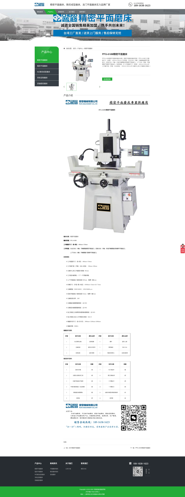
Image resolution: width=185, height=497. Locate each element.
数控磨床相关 (54, 471)
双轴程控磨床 (42, 83)
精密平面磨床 (42, 60)
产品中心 (50, 12)
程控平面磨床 (42, 66)
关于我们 (72, 12)
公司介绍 (68, 469)
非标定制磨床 (42, 77)
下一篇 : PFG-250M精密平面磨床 (140, 448)
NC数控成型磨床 (43, 71)
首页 (74, 48)
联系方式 (83, 469)
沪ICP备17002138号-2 (92, 492)
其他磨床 (53, 474)
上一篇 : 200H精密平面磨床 (72, 448)
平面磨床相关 (54, 469)
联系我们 (82, 12)
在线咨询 (107, 79)
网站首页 (40, 12)
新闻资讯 (61, 12)
